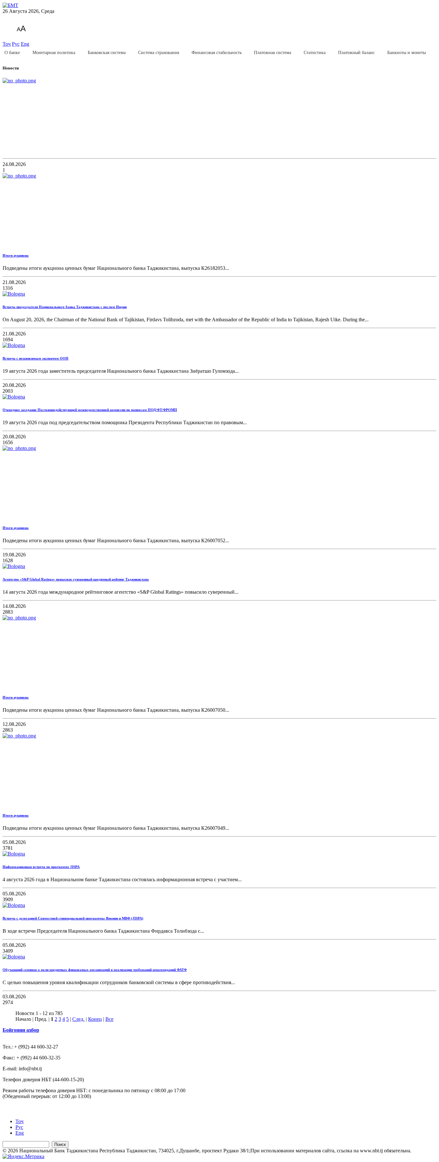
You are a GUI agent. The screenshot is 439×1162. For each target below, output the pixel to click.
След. (78, 1019)
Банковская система (107, 52)
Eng (25, 44)
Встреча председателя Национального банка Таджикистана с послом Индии (65, 307)
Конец (95, 1019)
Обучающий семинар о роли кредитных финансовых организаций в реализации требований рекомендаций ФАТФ (95, 970)
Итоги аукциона (16, 255)
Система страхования (158, 52)
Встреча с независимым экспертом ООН (35, 358)
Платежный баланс (356, 52)
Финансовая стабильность (217, 52)
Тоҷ (7, 44)
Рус (16, 44)
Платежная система (272, 52)
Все (109, 1019)
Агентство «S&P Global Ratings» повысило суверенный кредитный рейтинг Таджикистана (76, 579)
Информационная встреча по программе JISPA (41, 867)
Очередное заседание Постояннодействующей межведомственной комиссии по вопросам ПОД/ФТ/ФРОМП (90, 410)
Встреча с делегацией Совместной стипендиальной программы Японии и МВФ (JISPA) (73, 918)
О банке (12, 52)
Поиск (60, 1144)
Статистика (315, 52)
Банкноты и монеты (406, 52)
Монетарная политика (53, 52)
